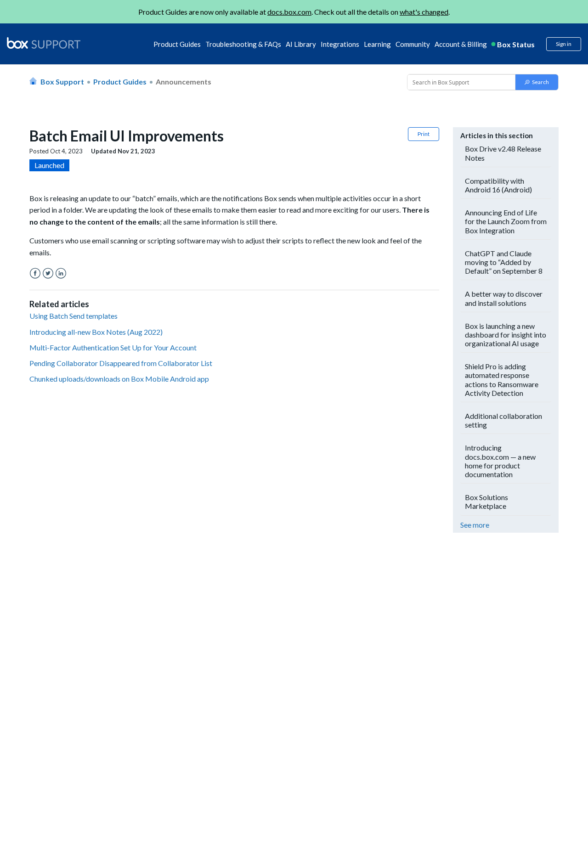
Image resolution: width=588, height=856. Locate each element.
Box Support (62, 81)
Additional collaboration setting (503, 420)
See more (474, 524)
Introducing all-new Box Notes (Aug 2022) (96, 331)
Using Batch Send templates (73, 315)
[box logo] (43, 42)
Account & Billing (461, 44)
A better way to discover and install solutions (504, 298)
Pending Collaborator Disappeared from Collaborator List (120, 363)
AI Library (301, 44)
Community (413, 44)
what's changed (424, 11)
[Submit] (536, 82)
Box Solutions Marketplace (486, 501)
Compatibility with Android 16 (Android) (498, 185)
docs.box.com (289, 11)
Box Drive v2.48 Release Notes (503, 153)
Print (424, 133)
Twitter (48, 273)
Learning (377, 44)
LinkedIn (61, 273)
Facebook (35, 273)
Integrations (340, 44)
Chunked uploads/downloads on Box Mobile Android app (119, 378)
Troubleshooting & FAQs (243, 44)
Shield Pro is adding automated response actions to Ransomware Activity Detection (501, 379)
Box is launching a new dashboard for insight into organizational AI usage (505, 334)
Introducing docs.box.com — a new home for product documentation (500, 461)
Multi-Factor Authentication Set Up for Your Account (113, 347)
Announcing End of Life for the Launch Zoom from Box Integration (506, 221)
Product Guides (177, 44)
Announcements (183, 81)
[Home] (43, 43)
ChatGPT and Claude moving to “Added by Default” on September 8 (504, 262)
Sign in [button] (563, 43)
